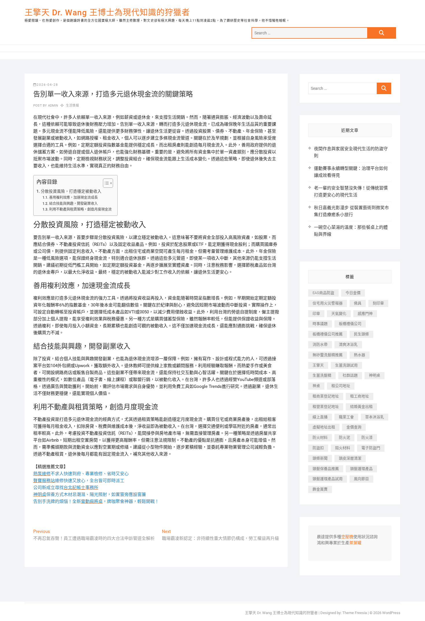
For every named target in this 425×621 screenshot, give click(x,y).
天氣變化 (338, 313)
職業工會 (346, 417)
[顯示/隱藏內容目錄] (105, 183)
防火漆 (367, 437)
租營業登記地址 (326, 406)
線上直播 (320, 417)
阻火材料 (342, 448)
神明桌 (374, 375)
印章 (316, 313)
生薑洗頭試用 (346, 365)
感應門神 (365, 313)
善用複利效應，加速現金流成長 (73, 198)
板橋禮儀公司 (350, 323)
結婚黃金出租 (361, 406)
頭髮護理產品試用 (328, 479)
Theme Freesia (354, 613)
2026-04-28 (47, 85)
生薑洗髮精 (322, 375)
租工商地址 (359, 396)
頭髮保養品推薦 (326, 468)
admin (52, 105)
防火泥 (344, 437)
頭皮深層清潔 (350, 458)
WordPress (391, 613)
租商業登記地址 (326, 396)
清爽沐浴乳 (348, 344)
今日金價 (353, 293)
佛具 (357, 303)
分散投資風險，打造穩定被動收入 (71, 191)
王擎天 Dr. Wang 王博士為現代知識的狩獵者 (107, 12)
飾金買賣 (320, 489)
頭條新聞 (320, 458)
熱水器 (359, 355)
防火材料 (320, 437)
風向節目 (361, 479)
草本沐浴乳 (374, 417)
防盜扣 (318, 448)
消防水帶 (320, 344)
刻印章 (378, 303)
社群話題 (350, 375)
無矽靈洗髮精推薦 (328, 355)
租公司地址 (340, 386)
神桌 (316, 386)
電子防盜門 (370, 448)
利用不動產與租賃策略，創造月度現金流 (80, 209)
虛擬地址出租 (324, 427)
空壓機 (347, 537)
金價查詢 (353, 427)
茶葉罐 (355, 543)
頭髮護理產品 (361, 468)
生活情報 (72, 105)
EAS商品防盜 (323, 293)
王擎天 (318, 365)
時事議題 (320, 323)
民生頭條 (361, 334)
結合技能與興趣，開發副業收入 (73, 204)
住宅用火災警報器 (328, 303)
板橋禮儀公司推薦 (328, 334)
